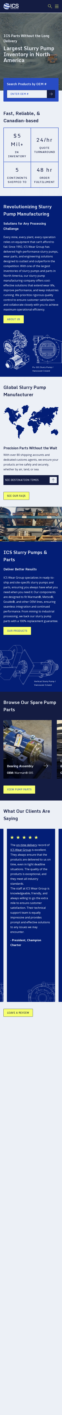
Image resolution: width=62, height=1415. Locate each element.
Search (51, 94)
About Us (13, 319)
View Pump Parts (19, 789)
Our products (17, 631)
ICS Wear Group (20, 850)
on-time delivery (26, 845)
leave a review (18, 1013)
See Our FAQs (16, 496)
